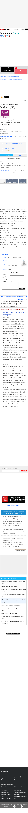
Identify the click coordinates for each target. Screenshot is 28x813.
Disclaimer (16, 780)
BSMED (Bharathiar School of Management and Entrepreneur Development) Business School (12, 519)
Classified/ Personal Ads (20, 792)
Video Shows (4, 790)
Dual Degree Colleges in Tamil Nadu (11, 605)
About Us (3, 774)
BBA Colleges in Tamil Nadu (9, 586)
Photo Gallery (17, 790)
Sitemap (3, 780)
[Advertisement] (14, 14)
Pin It (12, 97)
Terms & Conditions (19, 774)
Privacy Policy (17, 776)
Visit (9, 269)
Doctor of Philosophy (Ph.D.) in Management (12, 309)
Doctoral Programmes (15, 79)
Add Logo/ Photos (10, 148)
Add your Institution (21, 72)
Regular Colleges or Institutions (9, 76)
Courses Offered (5, 136)
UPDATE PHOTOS (5, 171)
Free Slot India (17, 778)
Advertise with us (5, 776)
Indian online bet (5, 792)
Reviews (5, 126)
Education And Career (6, 788)
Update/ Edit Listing (10, 146)
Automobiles (17, 794)
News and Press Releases (7, 786)
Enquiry (2, 778)
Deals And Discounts (6, 798)
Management (4, 79)
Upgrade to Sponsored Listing (13, 143)
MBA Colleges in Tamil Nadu (9, 613)
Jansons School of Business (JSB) (13, 529)
